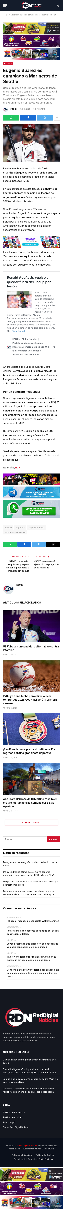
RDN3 (14, 109)
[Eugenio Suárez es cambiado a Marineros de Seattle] (31, 143)
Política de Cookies (13, 1117)
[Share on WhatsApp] (11, 118)
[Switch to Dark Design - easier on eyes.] (58, 5)
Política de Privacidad (14, 1112)
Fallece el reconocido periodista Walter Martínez (33, 921)
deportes (20, 527)
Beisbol (8, 63)
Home (6, 15)
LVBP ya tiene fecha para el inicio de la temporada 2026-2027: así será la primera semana (30, 700)
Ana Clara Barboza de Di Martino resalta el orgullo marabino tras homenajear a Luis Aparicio (30, 803)
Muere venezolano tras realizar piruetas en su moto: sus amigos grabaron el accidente (31, 958)
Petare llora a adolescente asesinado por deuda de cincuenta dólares (33, 932)
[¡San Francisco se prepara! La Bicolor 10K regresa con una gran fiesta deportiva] (31, 729)
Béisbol (8, 527)
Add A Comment (31, 822)
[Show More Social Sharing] (57, 118)
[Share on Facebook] (28, 118)
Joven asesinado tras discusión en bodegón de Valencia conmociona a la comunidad (32, 945)
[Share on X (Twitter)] (45, 118)
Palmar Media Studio (44, 1148)
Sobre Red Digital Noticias (16, 1127)
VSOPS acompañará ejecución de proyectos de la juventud (46, 564)
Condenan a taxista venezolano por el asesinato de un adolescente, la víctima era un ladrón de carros (33, 972)
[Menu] (5, 5)
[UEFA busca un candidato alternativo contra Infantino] (31, 626)
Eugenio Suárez (36, 527)
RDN (17, 467)
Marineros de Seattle (15, 532)
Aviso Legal (9, 1122)
